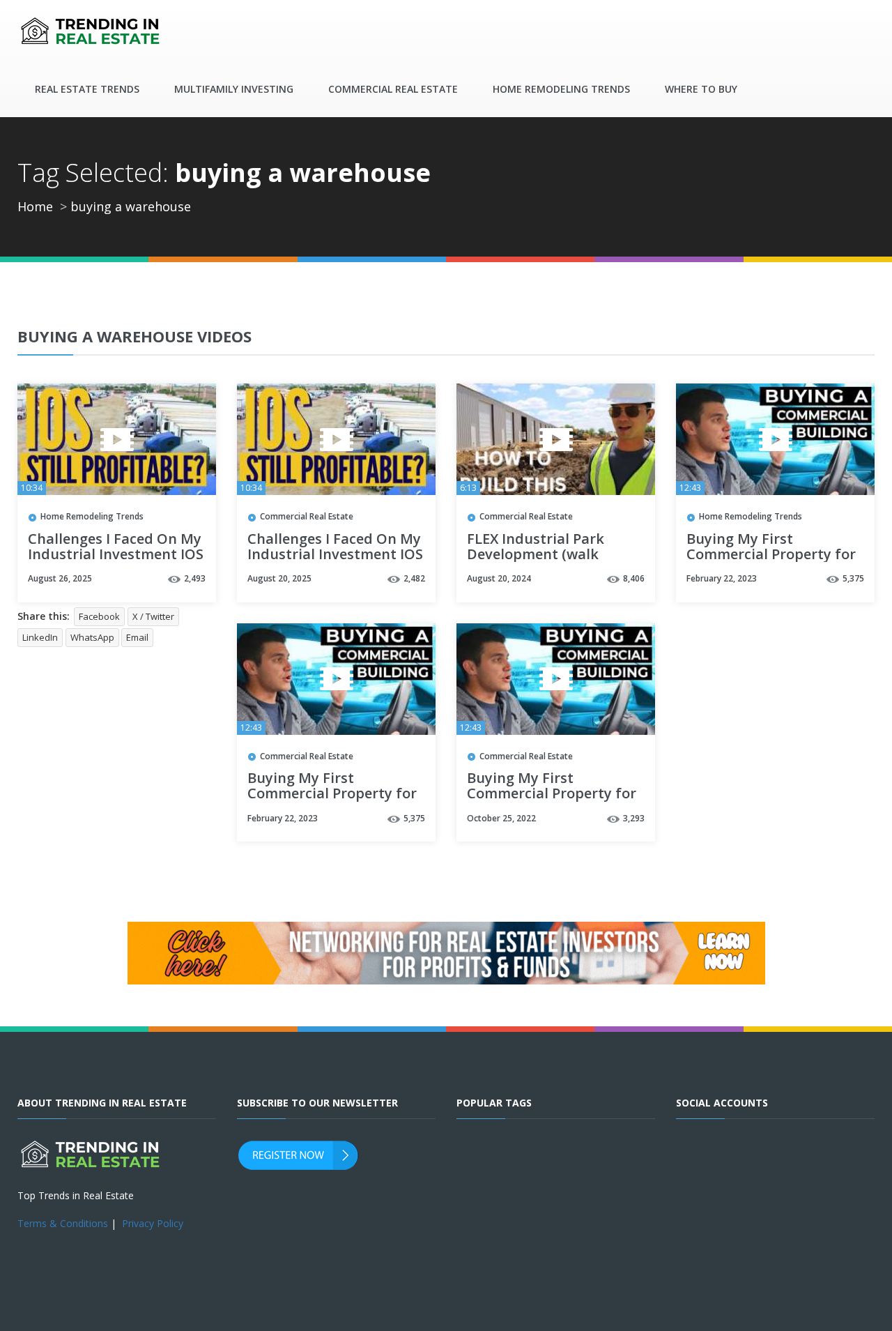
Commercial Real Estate (393, 89)
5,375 (853, 578)
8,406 (634, 578)
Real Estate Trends (87, 89)
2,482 (414, 578)
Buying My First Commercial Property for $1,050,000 (771, 555)
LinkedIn (40, 637)
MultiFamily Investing (233, 89)
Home (35, 206)
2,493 (195, 578)
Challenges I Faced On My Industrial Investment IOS (115, 547)
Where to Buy (701, 89)
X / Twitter (153, 616)
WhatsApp (92, 637)
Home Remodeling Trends (561, 89)
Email (137, 637)
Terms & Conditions (62, 1223)
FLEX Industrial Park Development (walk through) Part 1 (535, 555)
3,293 (634, 818)
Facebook (99, 616)
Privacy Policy (152, 1223)
